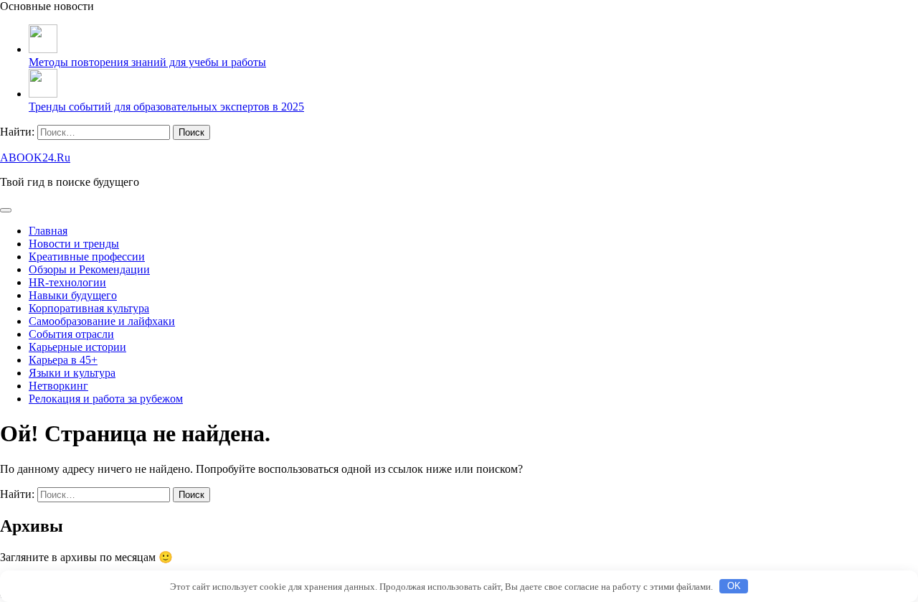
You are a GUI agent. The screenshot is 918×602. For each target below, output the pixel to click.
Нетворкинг (58, 386)
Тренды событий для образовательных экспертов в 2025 (166, 106)
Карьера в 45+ (63, 360)
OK (734, 585)
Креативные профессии (87, 256)
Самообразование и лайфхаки (102, 321)
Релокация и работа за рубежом (106, 398)
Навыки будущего (73, 295)
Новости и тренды (74, 243)
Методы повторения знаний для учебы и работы (147, 62)
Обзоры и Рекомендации (89, 269)
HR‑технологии (67, 282)
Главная (48, 231)
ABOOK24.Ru (35, 157)
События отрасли (71, 334)
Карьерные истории (77, 347)
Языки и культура (72, 373)
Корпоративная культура (89, 308)
